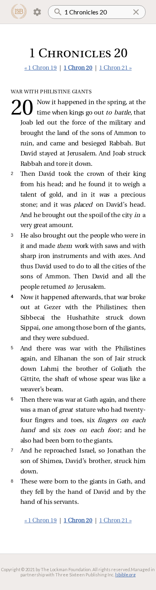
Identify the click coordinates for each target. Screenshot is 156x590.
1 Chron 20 (78, 68)
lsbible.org (125, 574)
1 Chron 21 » (115, 68)
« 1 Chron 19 (40, 68)
